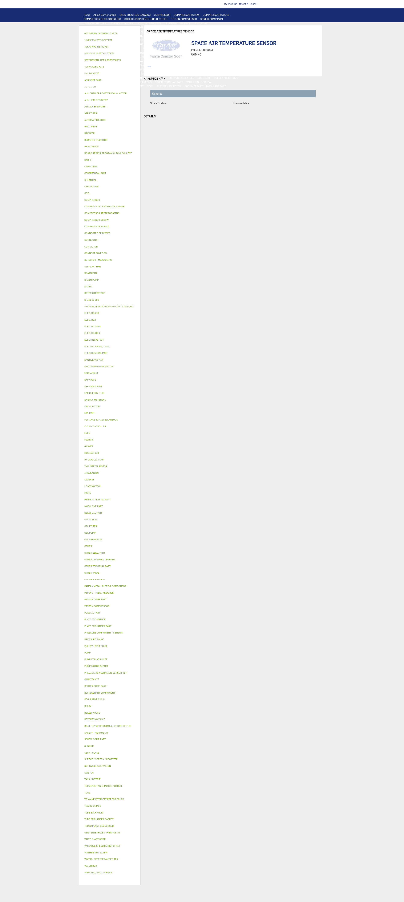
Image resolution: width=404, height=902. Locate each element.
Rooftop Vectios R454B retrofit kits (107, 726)
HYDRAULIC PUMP (189, 48)
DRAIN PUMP (211, 48)
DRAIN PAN (137, 65)
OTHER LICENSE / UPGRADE (132, 77)
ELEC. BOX (230, 39)
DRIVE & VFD (159, 39)
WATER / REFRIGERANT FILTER (102, 86)
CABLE (217, 39)
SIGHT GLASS (105, 82)
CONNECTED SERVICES (97, 48)
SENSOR (172, 44)
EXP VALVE (141, 61)
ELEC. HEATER (189, 44)
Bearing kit (91, 146)
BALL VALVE (126, 69)
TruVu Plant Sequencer (99, 825)
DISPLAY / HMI (134, 27)
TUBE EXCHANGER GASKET (99, 35)
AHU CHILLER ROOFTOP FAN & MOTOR (161, 35)
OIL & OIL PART (149, 52)
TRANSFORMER (93, 44)
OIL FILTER (186, 52)
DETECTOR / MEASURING (208, 27)
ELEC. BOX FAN (155, 44)
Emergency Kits (94, 392)
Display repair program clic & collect (109, 306)
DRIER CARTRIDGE (95, 61)
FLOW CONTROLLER (174, 56)
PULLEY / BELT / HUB (226, 77)
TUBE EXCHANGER (174, 31)
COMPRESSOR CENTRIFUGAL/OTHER (145, 18)
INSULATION (193, 65)
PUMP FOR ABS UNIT (124, 52)
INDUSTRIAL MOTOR (96, 39)
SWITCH (204, 39)
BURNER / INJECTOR (169, 86)
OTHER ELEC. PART (154, 48)
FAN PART (117, 39)
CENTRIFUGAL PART (96, 23)
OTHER (156, 77)
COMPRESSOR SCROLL (216, 14)
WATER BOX (154, 65)
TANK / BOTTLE (173, 65)
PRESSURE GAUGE (113, 90)
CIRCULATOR (230, 48)
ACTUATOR (109, 69)
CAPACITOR (136, 44)
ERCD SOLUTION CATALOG (135, 14)
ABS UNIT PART (194, 86)
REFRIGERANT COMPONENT (100, 56)
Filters (89, 439)
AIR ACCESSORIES (197, 69)
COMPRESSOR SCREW (186, 14)
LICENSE (174, 73)
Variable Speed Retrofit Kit (102, 845)
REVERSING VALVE (121, 61)
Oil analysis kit (94, 579)
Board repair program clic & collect (108, 153)
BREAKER (111, 44)
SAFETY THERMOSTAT (127, 48)
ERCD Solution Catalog (98, 366)
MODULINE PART (216, 86)
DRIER (214, 56)
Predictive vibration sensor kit (105, 672)
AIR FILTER (219, 69)
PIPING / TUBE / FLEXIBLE (178, 77)
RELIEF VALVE (198, 56)
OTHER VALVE (175, 69)
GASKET (88, 82)
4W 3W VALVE (92, 69)
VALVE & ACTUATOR (215, 65)
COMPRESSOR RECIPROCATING (102, 18)
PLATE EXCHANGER (149, 31)
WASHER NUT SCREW (198, 82)
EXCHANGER (117, 31)
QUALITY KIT (92, 90)
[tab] (109, 93)
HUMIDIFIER (91, 73)
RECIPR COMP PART (123, 23)
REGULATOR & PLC (157, 27)
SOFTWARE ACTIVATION (98, 77)
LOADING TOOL (181, 27)
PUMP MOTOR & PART (96, 52)
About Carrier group (104, 14)
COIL (131, 31)
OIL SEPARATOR (205, 52)
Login (253, 4)
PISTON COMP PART (149, 23)
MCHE (87, 492)
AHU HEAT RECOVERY (153, 73)
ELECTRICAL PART (137, 39)
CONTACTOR (178, 39)
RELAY (192, 39)
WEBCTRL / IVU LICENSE (198, 73)
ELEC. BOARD (201, 23)
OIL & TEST (169, 52)
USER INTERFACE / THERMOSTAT (103, 27)
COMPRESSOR (162, 14)
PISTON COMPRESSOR (184, 18)
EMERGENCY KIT (134, 86)
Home (87, 14)
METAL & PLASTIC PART (187, 61)
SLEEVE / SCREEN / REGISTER (120, 73)
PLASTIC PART (213, 61)
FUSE (123, 44)
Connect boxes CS (95, 253)
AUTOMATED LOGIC (95, 31)
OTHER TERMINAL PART (169, 82)
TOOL (150, 86)
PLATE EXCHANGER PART (203, 31)
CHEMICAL (204, 77)
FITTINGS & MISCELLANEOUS (134, 82)
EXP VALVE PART (159, 61)
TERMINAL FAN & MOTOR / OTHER (207, 35)
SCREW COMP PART (211, 18)
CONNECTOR (208, 44)
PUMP (172, 48)
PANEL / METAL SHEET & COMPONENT (106, 65)
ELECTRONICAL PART (177, 23)
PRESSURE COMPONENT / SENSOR (139, 56)
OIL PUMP (224, 52)
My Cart (243, 4)
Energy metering (95, 399)
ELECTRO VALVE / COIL (150, 69)
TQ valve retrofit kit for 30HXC (104, 799)
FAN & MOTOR (127, 35)
